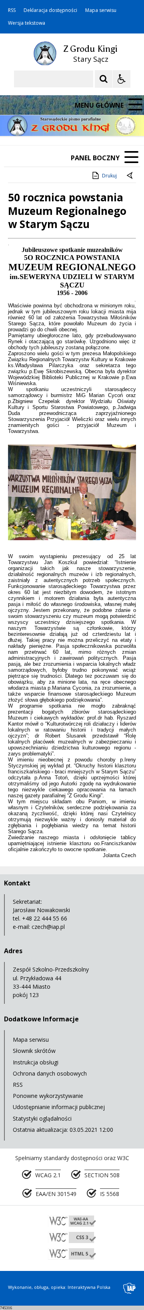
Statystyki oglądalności (42, 1118)
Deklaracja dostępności (50, 10)
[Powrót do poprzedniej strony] (130, 176)
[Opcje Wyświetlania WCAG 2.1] (121, 79)
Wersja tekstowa (26, 23)
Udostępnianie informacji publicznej (59, 1107)
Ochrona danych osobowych (50, 1073)
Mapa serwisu (100, 10)
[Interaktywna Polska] (129, 1288)
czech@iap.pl (48, 926)
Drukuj (109, 175)
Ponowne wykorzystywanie (48, 1096)
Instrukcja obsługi (35, 1062)
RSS (12, 10)
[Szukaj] (103, 79)
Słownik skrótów (34, 1050)
